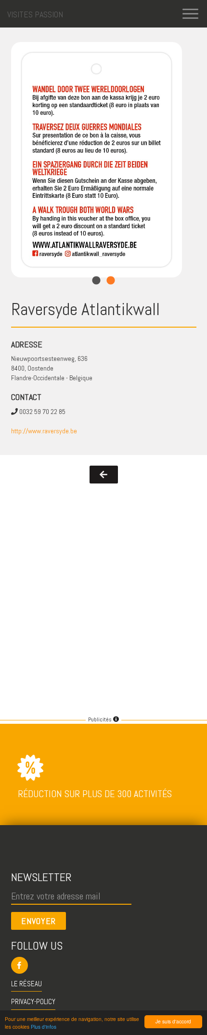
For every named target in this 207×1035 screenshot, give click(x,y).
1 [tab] (96, 281)
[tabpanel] (96, 159)
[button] (103, 965)
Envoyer (38, 920)
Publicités (100, 719)
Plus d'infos (43, 1026)
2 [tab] (111, 281)
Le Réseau (26, 983)
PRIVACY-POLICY (33, 1001)
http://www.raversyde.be (44, 431)
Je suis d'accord (173, 1021)
